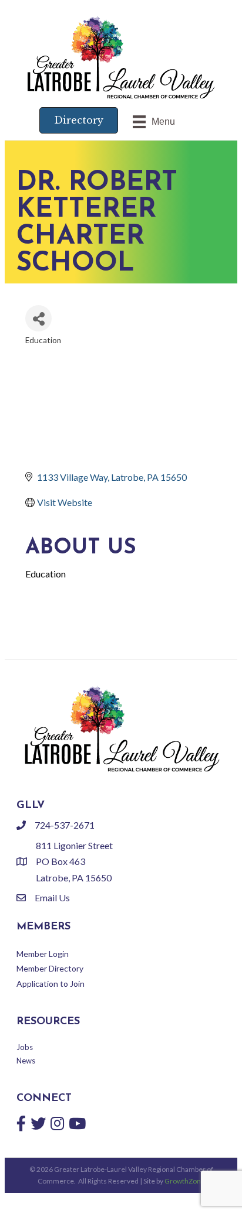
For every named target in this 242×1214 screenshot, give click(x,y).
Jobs (24, 1047)
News (25, 1060)
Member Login (42, 954)
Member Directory (49, 968)
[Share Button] (38, 318)
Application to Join (50, 984)
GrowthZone (184, 1181)
